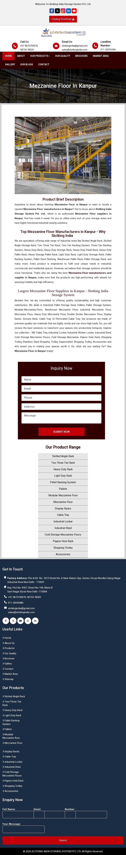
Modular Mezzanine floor (11, 736)
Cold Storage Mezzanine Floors (63, 534)
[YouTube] (74, 10)
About (21, 56)
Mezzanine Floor (63, 502)
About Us (9, 643)
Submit (63, 840)
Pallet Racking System (63, 482)
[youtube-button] (20, 621)
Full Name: (9, 809)
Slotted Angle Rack (63, 456)
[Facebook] (51, 10)
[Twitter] (57, 10)
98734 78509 (27, 49)
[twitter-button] (13, 621)
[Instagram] (63, 10)
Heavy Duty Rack (63, 469)
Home (8, 56)
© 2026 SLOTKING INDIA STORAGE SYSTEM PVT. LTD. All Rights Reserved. (63, 851)
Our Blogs (26, 64)
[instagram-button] (28, 621)
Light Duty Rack (63, 475)
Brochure (81, 56)
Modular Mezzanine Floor (63, 495)
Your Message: (11, 824)
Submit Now (61, 431)
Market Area (101, 56)
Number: (70, 809)
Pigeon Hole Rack (63, 541)
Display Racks (63, 508)
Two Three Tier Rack (63, 462)
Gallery (10, 64)
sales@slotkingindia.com (74, 49)
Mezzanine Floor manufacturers (87, 272)
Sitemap (8, 679)
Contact (43, 64)
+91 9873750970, (29, 45)
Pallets (63, 488)
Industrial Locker (63, 521)
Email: (37, 809)
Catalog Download (62, 19)
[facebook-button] (5, 621)
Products (9, 648)
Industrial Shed (63, 528)
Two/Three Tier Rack (11, 703)
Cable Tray (63, 514)
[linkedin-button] (35, 621)
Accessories (63, 554)
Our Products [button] (39, 56)
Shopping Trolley (63, 547)
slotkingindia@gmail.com (75, 45)
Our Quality (62, 56)
